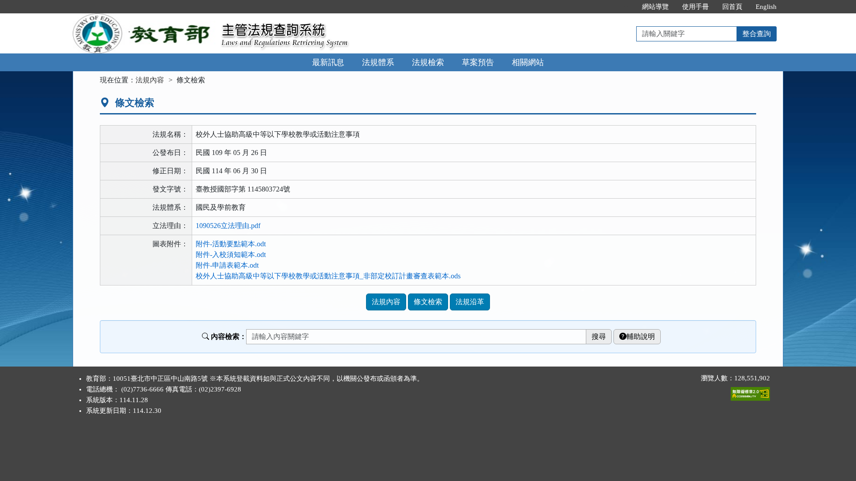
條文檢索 (428, 302)
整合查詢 (756, 33)
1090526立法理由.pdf (228, 225)
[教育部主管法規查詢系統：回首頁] (144, 18)
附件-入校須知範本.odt (231, 254)
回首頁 (732, 6)
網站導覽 (655, 6)
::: (626, 6)
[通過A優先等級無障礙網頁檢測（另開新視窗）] (750, 391)
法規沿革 (470, 302)
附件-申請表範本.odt (227, 265)
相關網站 (528, 62)
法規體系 (378, 62)
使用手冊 (695, 6)
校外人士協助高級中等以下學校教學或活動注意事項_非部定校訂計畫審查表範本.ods (328, 276)
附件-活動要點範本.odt (231, 244)
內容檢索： (229, 336)
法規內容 (150, 80)
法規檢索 (428, 62)
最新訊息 (328, 62)
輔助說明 (640, 336)
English (766, 6)
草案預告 (478, 62)
